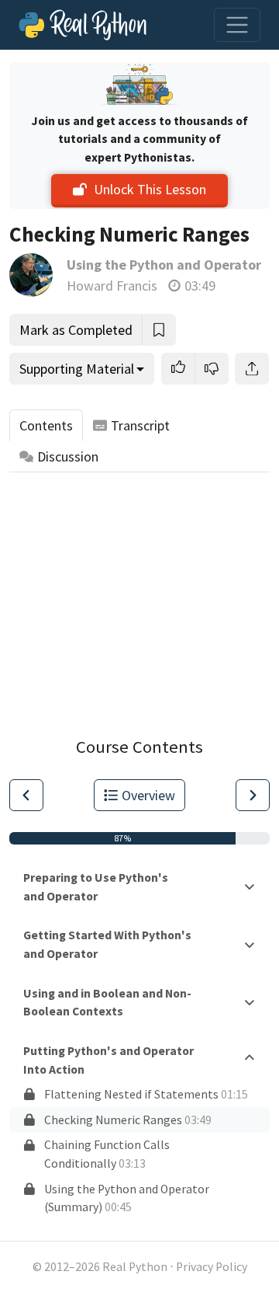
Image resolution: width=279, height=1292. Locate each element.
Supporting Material (76, 369)
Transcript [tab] (140, 425)
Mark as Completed (76, 330)
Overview (148, 795)
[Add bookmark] (159, 330)
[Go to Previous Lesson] (26, 795)
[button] (178, 369)
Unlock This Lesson (150, 189)
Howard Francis (112, 285)
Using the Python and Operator (164, 264)
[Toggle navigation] (237, 25)
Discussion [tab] (67, 456)
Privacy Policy (211, 1266)
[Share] (252, 369)
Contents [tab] (46, 425)
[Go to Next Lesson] (253, 795)
